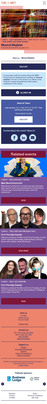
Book (23, 200)
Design (20, 365)
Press (35, 394)
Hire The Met (23, 337)
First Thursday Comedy (11, 234)
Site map (35, 398)
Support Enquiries (23, 356)
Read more (23, 251)
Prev (2, 383)
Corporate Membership (23, 349)
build (26, 365)
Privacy (12, 396)
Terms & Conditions (34, 396)
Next (44, 383)
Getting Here (23, 324)
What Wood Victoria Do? (12, 183)
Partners (12, 394)
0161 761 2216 (27, 333)
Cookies (12, 398)
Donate (23, 347)
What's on (16, 58)
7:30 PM (25, 180)
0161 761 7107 (26, 335)
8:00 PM (22, 282)
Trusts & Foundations (23, 353)
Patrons (23, 351)
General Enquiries (23, 339)
